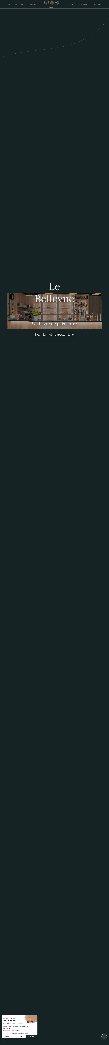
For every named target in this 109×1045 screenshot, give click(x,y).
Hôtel (8, 4)
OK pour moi (31, 1036)
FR (50, 7)
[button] (4, 1042)
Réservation (98, 4)
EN (53, 7)
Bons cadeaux (83, 4)
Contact (70, 4)
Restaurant (19, 4)
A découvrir (32, 4)
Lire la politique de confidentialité (11, 1030)
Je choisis (19, 1036)
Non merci (7, 1036)
